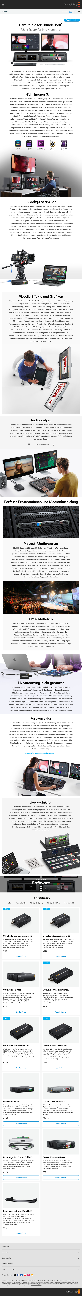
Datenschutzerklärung (36, 1285)
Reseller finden (72, 20)
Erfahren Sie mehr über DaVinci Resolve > (41, 753)
